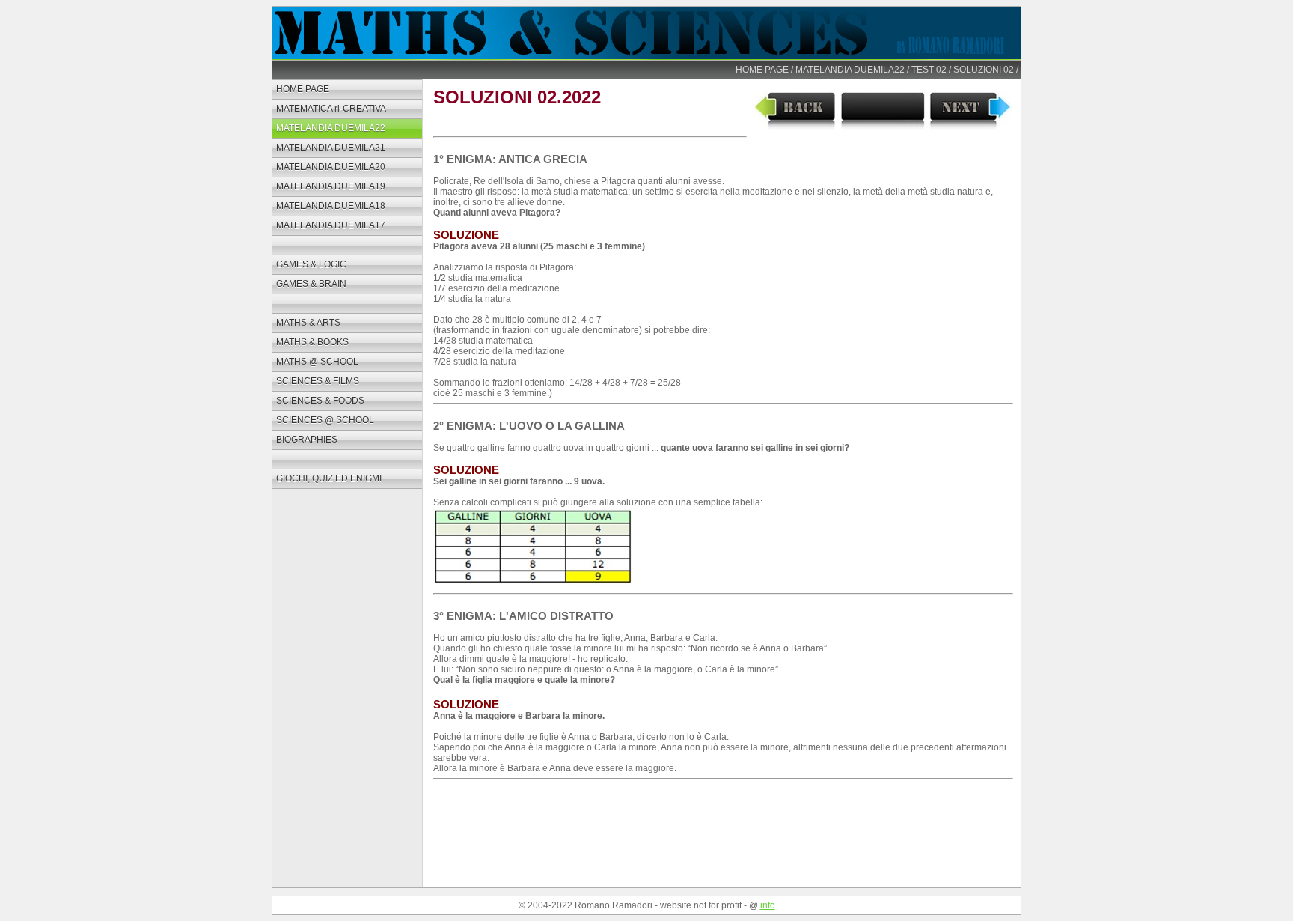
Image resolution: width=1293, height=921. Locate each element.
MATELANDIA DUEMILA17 (330, 225)
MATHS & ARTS (308, 322)
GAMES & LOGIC (311, 264)
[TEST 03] (971, 127)
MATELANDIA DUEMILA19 (330, 186)
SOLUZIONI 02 (983, 69)
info (767, 905)
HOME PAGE (762, 69)
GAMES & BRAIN (311, 284)
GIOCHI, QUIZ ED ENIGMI (329, 478)
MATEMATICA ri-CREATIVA (331, 108)
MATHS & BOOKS (312, 342)
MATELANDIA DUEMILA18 (330, 206)
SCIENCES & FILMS (317, 381)
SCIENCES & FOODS (320, 400)
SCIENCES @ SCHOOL (325, 420)
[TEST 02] (794, 127)
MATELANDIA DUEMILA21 (330, 147)
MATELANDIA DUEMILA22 (850, 69)
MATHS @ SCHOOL (317, 361)
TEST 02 (929, 69)
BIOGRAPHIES (306, 439)
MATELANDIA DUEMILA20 (330, 167)
